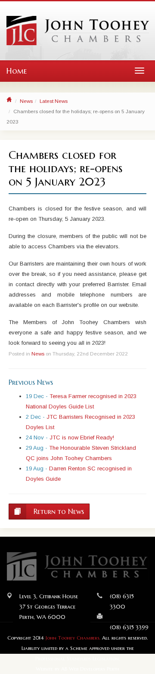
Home (16, 71)
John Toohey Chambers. (73, 638)
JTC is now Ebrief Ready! (82, 437)
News (26, 101)
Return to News (57, 511)
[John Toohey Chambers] (77, 30)
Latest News (54, 101)
